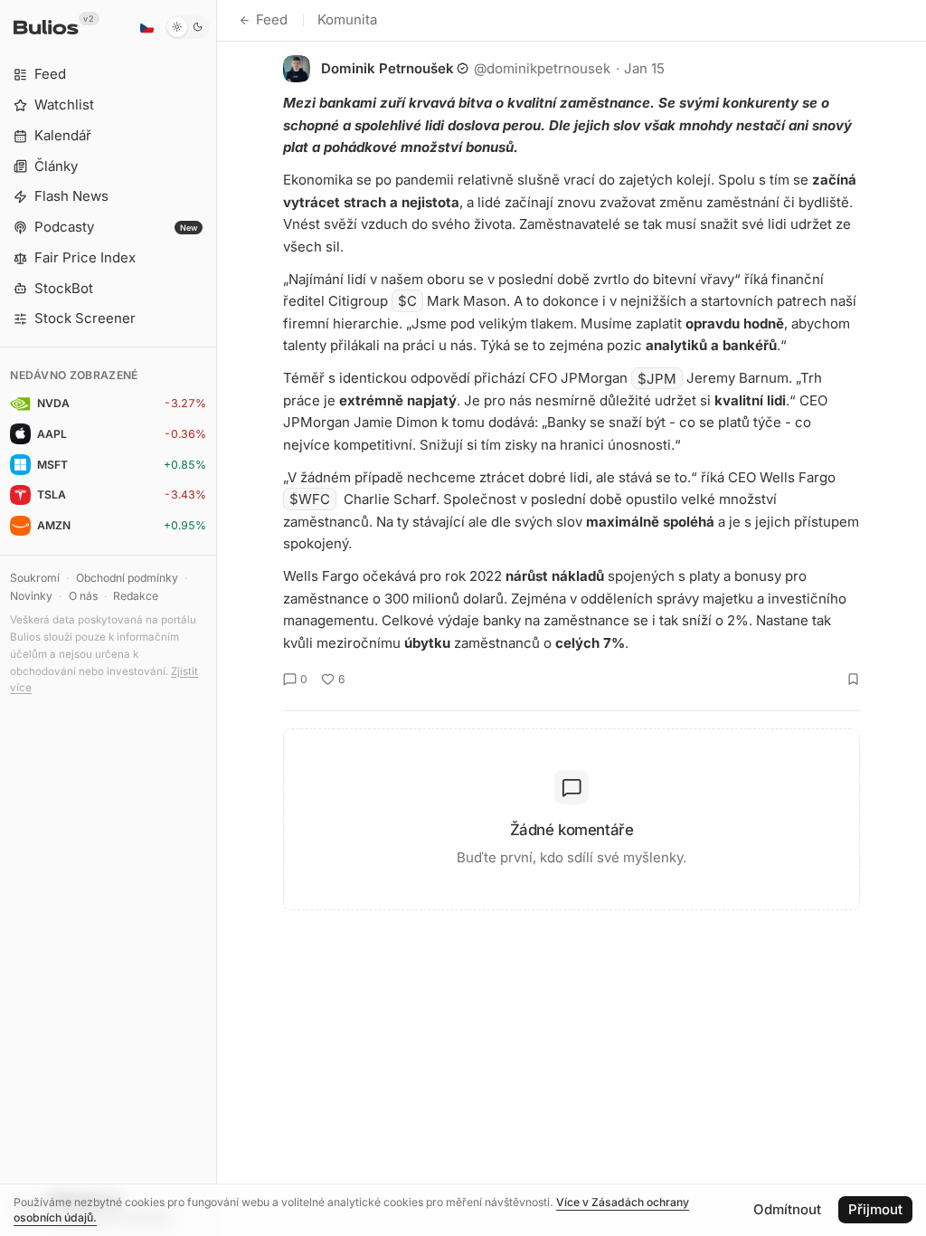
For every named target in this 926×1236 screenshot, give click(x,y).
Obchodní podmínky (127, 578)
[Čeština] (146, 27)
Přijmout (875, 1209)
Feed (272, 19)
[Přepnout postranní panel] (216, 618)
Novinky (31, 596)
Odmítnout (787, 1209)
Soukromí (35, 578)
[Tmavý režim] (187, 27)
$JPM (657, 377)
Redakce (135, 596)
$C (407, 300)
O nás (83, 596)
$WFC (309, 499)
